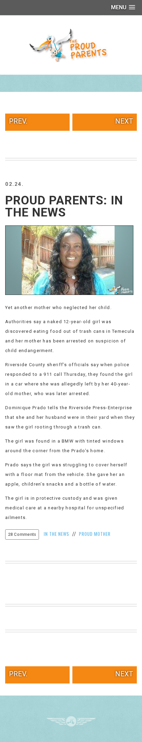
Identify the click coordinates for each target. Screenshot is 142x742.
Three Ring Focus (71, 721)
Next (124, 121)
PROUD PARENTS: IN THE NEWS (64, 206)
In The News (56, 533)
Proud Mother (95, 533)
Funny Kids (71, 45)
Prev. (18, 121)
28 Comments (22, 534)
